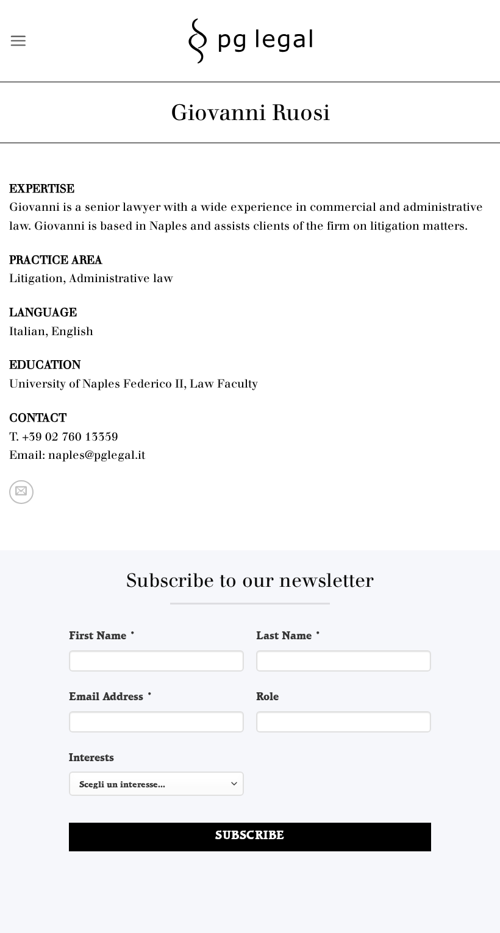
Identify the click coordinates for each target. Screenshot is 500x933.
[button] (18, 40)
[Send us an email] (21, 492)
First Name (102, 636)
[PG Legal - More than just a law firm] (250, 41)
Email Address (111, 697)
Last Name (288, 636)
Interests (91, 758)
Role (267, 697)
